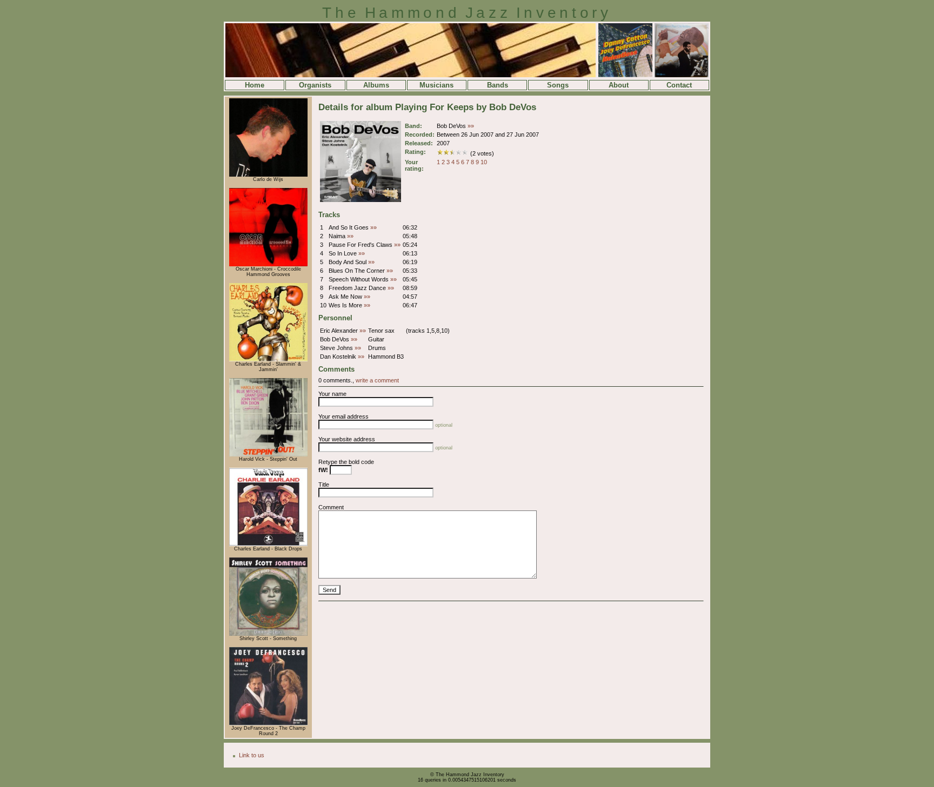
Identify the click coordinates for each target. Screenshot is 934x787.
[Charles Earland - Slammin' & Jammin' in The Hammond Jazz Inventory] (268, 359)
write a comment (377, 380)
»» (471, 126)
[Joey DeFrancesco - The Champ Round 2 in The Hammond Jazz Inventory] (268, 724)
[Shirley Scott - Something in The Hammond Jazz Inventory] (268, 634)
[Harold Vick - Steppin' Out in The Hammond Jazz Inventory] (268, 455)
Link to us (251, 755)
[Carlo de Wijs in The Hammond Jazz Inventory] (268, 175)
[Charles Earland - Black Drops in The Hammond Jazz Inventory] (268, 544)
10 (484, 162)
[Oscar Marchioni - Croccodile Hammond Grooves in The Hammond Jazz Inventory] (268, 264)
